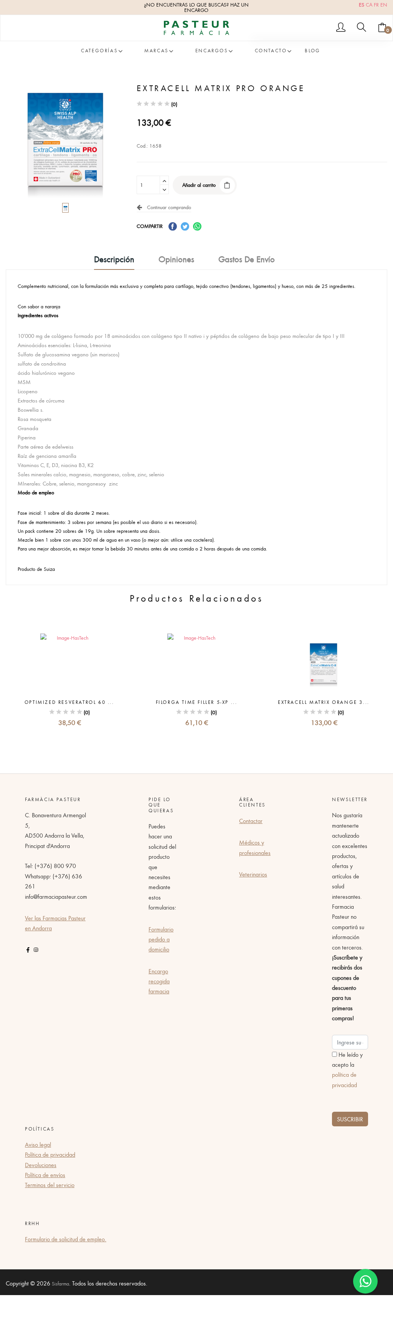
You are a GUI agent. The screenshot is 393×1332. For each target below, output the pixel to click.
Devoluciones (40, 1165)
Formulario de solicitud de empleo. (65, 1239)
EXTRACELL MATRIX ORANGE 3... (324, 702)
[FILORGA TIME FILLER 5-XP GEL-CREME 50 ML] (196, 662)
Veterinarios (253, 874)
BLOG (312, 50)
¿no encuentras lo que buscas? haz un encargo (196, 7)
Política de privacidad (50, 1154)
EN (383, 4)
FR (376, 4)
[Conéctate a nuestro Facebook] (28, 950)
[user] (340, 28)
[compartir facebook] (172, 226)
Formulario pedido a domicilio (161, 939)
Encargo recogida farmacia (159, 981)
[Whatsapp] (365, 1281)
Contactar (251, 821)
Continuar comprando (167, 207)
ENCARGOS (211, 50)
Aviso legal (38, 1144)
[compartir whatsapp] (197, 226)
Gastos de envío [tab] (246, 259)
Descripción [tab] (114, 259)
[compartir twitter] (185, 226)
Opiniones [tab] (176, 259)
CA (369, 4)
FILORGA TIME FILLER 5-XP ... (197, 702)
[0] (382, 27)
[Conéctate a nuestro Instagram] (36, 950)
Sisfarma (60, 1283)
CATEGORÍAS (99, 50)
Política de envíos (45, 1175)
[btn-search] (361, 28)
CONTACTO (271, 50)
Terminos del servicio (49, 1185)
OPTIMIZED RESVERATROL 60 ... (69, 702)
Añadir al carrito (199, 184)
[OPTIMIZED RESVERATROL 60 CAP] (69, 662)
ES (361, 4)
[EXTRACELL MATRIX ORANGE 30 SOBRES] (324, 662)
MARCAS (156, 50)
